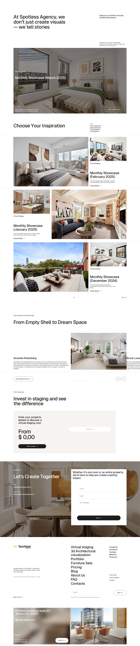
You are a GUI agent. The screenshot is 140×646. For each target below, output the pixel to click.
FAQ (74, 579)
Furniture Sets (81, 563)
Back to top (17, 597)
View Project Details (114, 109)
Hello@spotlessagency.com (21, 487)
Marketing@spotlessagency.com (23, 494)
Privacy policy (113, 575)
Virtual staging (82, 547)
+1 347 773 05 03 (21, 640)
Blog (74, 571)
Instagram (113, 547)
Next (123, 297)
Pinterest (113, 557)
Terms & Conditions (114, 577)
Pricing (76, 567)
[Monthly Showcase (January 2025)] (89, 214)
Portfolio (77, 559)
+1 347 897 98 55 (21, 642)
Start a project (31, 446)
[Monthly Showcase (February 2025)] (50, 161)
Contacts (78, 583)
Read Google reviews (22, 379)
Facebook (113, 549)
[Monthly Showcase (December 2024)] (50, 267)
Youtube (112, 552)
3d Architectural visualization (83, 553)
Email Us (61, 640)
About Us (78, 575)
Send (97, 518)
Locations (111, 580)
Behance (113, 554)
